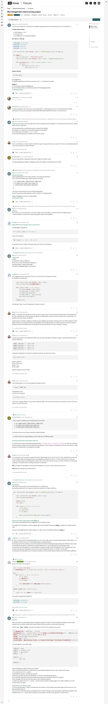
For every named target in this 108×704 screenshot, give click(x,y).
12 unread (92, 41)
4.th (21, 685)
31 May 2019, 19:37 (22, 482)
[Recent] (2, 5)
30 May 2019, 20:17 (24, 141)
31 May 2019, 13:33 (22, 255)
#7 (77, 172)
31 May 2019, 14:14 (24, 335)
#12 (77, 312)
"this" (20, 624)
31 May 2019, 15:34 (28, 417)
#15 (77, 417)
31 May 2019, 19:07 (24, 455)
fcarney (13, 141)
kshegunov (14, 561)
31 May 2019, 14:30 (24, 381)
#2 (77, 97)
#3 (77, 106)
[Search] (2, 19)
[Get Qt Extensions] (2, 22)
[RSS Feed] (20, 19)
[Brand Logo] (19, 3)
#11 (77, 274)
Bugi (13, 24)
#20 (77, 617)
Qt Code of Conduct (23, 607)
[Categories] (2, 2)
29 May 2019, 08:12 (22, 24)
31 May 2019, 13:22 (25, 222)
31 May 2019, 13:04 (22, 208)
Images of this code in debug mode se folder (25, 520)
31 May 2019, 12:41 (22, 172)
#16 (77, 455)
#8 (77, 208)
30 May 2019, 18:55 (22, 121)
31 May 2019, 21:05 (32, 561)
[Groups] (2, 16)
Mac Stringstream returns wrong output (29, 224)
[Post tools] (76, 93)
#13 (77, 335)
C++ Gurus (17, 15)
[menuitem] (106, 2)
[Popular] (2, 10)
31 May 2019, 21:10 (22, 617)
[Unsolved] (2, 25)
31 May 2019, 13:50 (25, 274)
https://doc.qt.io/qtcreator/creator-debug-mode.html (25, 440)
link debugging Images (17, 89)
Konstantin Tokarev (16, 156)
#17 (77, 482)
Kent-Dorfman (15, 97)
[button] (2, 702)
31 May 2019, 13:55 (24, 312)
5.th (27, 685)
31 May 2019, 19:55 (25, 538)
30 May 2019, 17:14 (26, 106)
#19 (77, 561)
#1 (77, 24)
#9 (77, 222)
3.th (19, 685)
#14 (77, 381)
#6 (77, 156)
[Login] (106, 2)
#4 (77, 121)
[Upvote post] (71, 93)
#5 (77, 141)
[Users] (2, 13)
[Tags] (2, 7)
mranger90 (14, 222)
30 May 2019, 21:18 (28, 156)
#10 (77, 255)
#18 (77, 538)
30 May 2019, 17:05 (26, 97)
